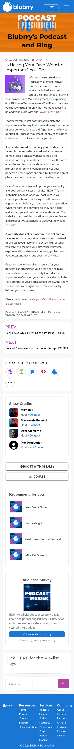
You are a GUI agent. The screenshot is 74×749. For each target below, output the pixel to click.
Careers (61, 713)
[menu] (66, 6)
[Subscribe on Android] (21, 372)
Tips (48, 312)
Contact (23, 718)
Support (23, 722)
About (60, 709)
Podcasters (37, 312)
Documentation (28, 726)
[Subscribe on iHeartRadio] (43, 372)
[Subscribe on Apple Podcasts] (10, 372)
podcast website (26, 315)
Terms (22, 709)
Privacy (23, 713)
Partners (62, 718)
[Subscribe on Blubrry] (54, 372)
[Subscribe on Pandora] (32, 372)
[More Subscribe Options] (10, 383)
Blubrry (23, 312)
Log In (51, 7)
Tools (56, 312)
